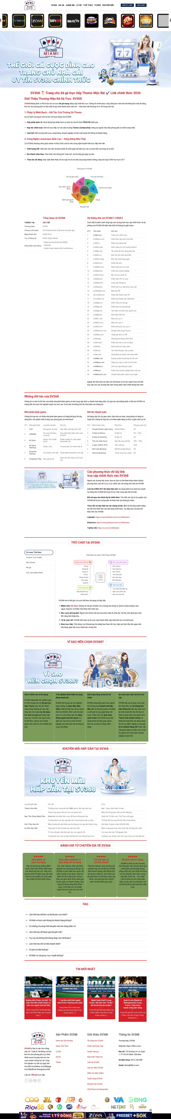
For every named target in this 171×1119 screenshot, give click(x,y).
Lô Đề (79, 5)
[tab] (38, 552)
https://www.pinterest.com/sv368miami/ (113, 522)
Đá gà (61, 5)
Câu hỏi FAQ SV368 (95, 1068)
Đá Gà (58, 1057)
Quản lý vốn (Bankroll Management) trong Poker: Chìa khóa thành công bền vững (132, 1004)
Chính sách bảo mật (95, 1046)
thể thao (74, 606)
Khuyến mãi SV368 (94, 1084)
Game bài (70, 5)
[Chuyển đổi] (26, 914)
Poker (98, 5)
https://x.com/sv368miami (108, 528)
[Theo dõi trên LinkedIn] (35, 1081)
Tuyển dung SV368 (94, 1078)
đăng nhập (108, 483)
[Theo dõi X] (26, 1081)
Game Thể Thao (62, 1046)
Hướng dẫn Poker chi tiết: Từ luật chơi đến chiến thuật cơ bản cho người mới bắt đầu (38, 1002)
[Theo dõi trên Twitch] (39, 1081)
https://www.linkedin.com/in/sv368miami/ (113, 517)
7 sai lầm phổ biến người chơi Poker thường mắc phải (69, 1001)
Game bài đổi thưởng (64, 1041)
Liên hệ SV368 (93, 1062)
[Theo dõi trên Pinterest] (31, 1081)
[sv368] (36, 5)
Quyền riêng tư (93, 1051)
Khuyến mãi (108, 5)
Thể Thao (88, 5)
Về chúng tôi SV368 (95, 1041)
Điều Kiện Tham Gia (95, 1057)
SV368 (54, 5)
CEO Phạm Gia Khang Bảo (97, 1089)
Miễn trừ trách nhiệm (95, 1073)
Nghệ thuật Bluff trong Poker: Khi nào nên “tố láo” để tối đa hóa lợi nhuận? (101, 1002)
